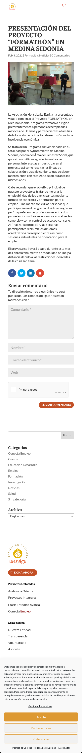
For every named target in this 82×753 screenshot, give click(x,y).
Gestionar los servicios (40, 706)
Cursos (13, 459)
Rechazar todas (41, 728)
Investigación (17, 482)
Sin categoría (17, 499)
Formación (31, 55)
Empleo (13, 470)
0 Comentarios (61, 55)
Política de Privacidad (45, 747)
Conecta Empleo (19, 453)
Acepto (41, 717)
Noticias (44, 55)
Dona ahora (23, 572)
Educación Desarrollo (22, 465)
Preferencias (41, 739)
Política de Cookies (22, 747)
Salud (12, 493)
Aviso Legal (64, 747)
